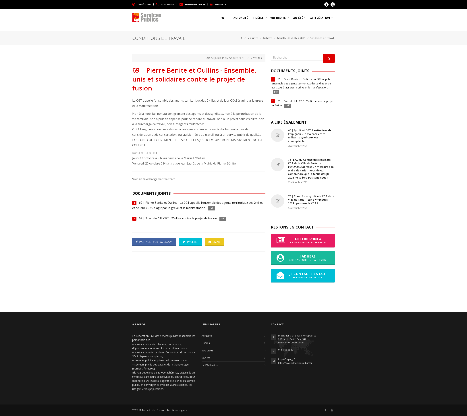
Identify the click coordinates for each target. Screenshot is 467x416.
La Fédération (320, 18)
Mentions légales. (177, 410)
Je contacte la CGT (307, 275)
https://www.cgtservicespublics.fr (295, 363)
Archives (267, 38)
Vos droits (278, 18)
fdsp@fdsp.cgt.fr (195, 4)
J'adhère (307, 258)
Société (297, 18)
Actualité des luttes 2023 (291, 38)
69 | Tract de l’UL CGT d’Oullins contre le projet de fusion (178, 218)
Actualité (241, 18)
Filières (258, 18)
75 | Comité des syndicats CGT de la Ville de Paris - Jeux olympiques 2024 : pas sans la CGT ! (311, 199)
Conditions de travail (322, 38)
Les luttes (252, 38)
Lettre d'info (308, 240)
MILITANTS (220, 4)
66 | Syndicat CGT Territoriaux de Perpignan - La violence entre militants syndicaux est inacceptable (309, 136)
